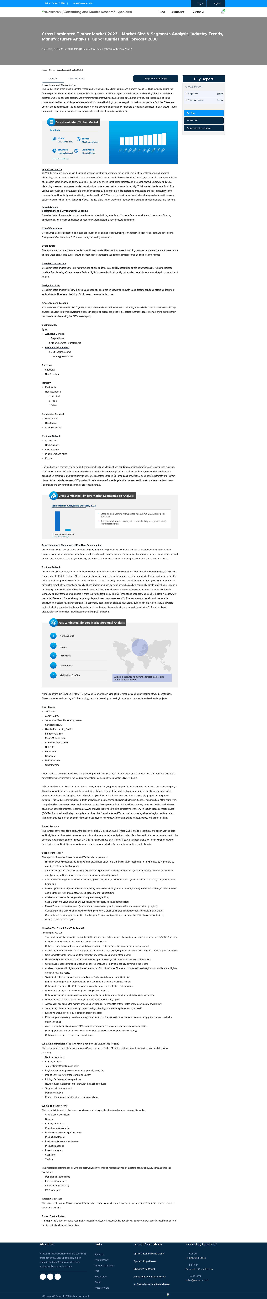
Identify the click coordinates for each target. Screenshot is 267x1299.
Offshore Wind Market (144, 1269)
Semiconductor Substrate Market (150, 1276)
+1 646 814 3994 (195, 1257)
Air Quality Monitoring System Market (152, 1284)
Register (217, 4)
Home (162, 12)
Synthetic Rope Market (145, 1261)
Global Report (193, 86)
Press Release (101, 1288)
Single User (193, 94)
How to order (100, 1276)
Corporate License (195, 100)
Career (97, 1282)
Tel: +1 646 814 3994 (55, 3)
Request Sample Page (155, 78)
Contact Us (199, 12)
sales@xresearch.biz (82, 3)
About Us (99, 1254)
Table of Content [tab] (76, 78)
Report (52, 70)
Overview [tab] (53, 78)
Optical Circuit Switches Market (149, 1254)
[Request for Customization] (204, 130)
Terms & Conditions (104, 1265)
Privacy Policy (101, 1260)
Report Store (177, 12)
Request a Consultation (199, 1269)
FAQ (96, 1271)
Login (200, 4)
